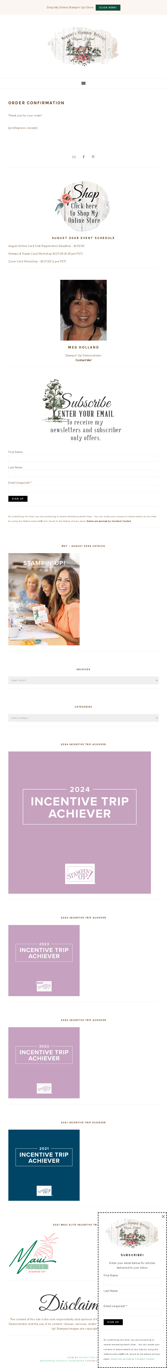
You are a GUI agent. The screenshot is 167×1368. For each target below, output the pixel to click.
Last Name (15, 467)
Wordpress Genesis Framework (62, 1361)
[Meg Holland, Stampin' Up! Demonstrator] (83, 64)
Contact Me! (84, 360)
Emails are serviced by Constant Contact (109, 521)
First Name (15, 452)
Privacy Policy (89, 1357)
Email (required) (20, 482)
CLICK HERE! (108, 7)
